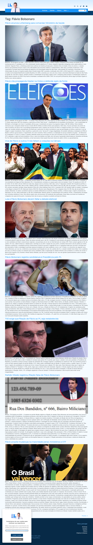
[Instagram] (74, 6)
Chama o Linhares (81, 533)
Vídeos (59, 10)
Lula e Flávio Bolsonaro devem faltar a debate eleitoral (31, 199)
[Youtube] (86, 6)
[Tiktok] (80, 6)
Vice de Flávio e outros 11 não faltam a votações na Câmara (33, 141)
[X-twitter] (77, 6)
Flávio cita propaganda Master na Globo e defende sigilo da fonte (36, 81)
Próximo (85, 516)
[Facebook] (83, 6)
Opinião (52, 10)
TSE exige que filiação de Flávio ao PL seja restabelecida (31, 319)
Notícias (44, 10)
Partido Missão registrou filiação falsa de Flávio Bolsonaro (32, 375)
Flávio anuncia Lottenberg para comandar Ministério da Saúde (34, 23)
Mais (65, 10)
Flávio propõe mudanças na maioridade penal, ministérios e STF (35, 442)
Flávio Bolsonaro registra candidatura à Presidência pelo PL (33, 257)
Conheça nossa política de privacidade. (17, 530)
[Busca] (84, 11)
